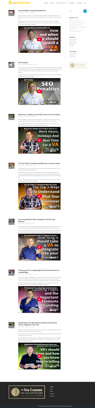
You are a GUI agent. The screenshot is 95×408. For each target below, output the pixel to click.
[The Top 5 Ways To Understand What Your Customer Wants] (11, 166)
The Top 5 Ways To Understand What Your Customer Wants (39, 163)
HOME (51, 389)
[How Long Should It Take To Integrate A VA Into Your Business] (11, 222)
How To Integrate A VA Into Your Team (76, 25)
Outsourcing (28, 12)
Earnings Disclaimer (68, 406)
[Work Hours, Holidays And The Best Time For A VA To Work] (11, 117)
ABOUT (51, 391)
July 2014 (71, 45)
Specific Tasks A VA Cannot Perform (75, 20)
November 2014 (72, 39)
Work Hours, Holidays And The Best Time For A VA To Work (39, 114)
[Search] (85, 3)
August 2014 (72, 44)
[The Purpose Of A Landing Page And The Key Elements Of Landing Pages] (11, 273)
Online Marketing (29, 64)
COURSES (52, 393)
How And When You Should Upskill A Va (32, 10)
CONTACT (52, 396)
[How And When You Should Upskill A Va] (11, 13)
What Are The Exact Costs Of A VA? (75, 31)
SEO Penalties (23, 62)
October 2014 (72, 41)
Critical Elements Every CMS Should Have (76, 22)
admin (33, 12)
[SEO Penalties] (11, 65)
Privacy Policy (55, 406)
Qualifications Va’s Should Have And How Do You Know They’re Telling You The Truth (37, 324)
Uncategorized (72, 56)
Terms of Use (60, 406)
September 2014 (73, 42)
